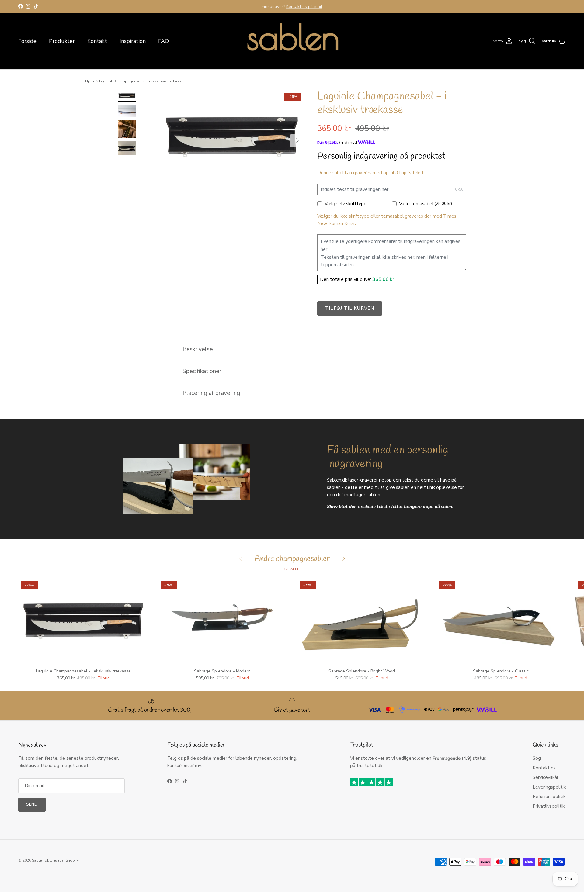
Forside (27, 41)
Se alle (292, 569)
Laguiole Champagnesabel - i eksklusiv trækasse (141, 81)
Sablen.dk (40, 860)
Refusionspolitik (549, 796)
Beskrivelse (197, 349)
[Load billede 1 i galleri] (232, 137)
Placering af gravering (211, 393)
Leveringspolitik (549, 787)
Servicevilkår (545, 777)
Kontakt (97, 41)
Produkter (62, 41)
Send (32, 804)
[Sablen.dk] (292, 41)
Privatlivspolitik (549, 806)
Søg (537, 758)
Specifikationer (201, 371)
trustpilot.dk (369, 765)
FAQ (163, 41)
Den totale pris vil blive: (346, 279)
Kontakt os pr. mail (304, 6)
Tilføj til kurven (349, 308)
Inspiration (133, 41)
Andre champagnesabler (292, 559)
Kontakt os (544, 768)
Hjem (89, 81)
